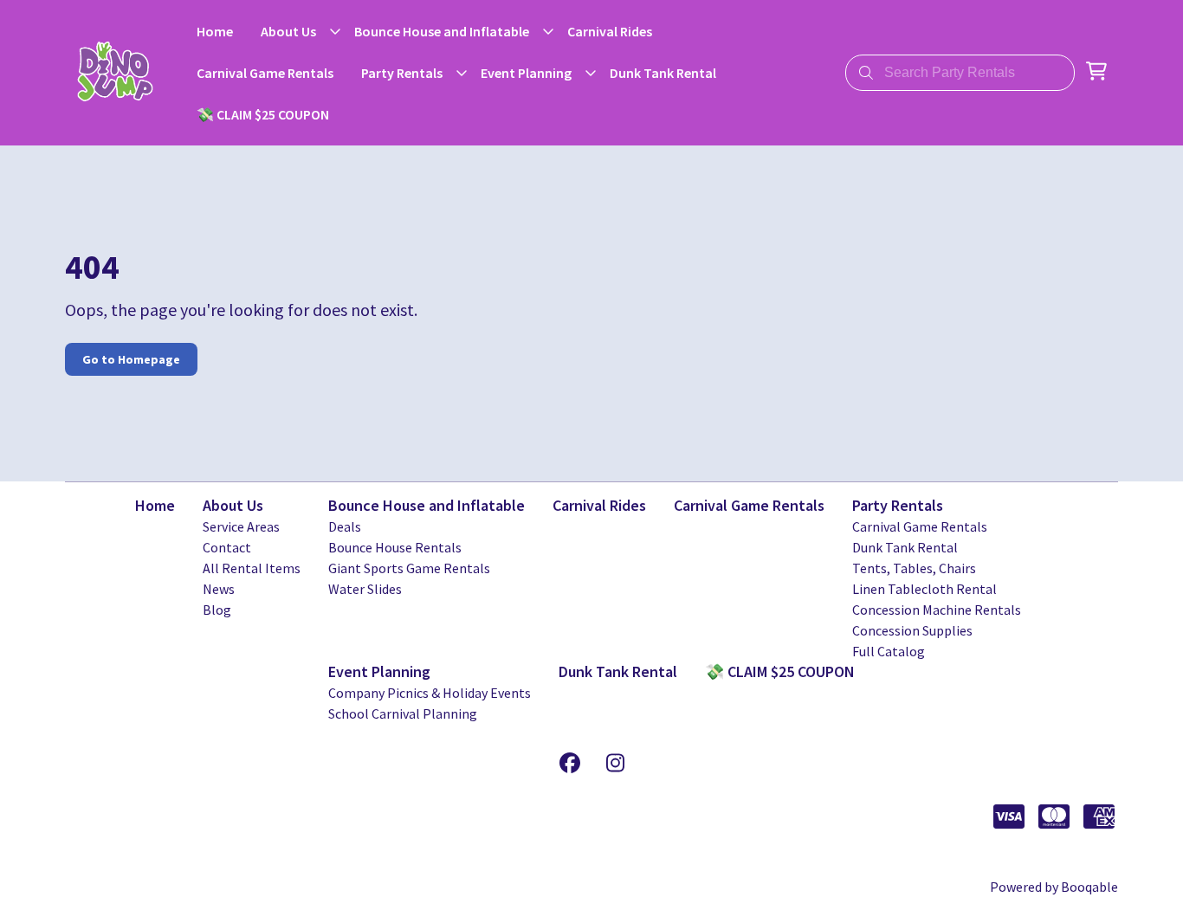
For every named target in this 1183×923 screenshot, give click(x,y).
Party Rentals (897, 505)
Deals (344, 526)
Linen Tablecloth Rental (924, 588)
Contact (227, 547)
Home (155, 505)
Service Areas (241, 526)
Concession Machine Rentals (936, 609)
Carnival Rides (599, 505)
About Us (233, 505)
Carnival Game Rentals (749, 505)
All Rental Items (252, 568)
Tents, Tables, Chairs (914, 568)
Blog (217, 609)
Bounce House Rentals (395, 547)
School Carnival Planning (402, 713)
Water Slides (365, 588)
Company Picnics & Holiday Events (429, 692)
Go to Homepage (131, 359)
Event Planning (379, 671)
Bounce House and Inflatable (426, 505)
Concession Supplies (912, 630)
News (219, 588)
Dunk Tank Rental (905, 547)
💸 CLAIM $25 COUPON (780, 671)
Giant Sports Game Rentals (409, 568)
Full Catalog (888, 651)
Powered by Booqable (1054, 886)
